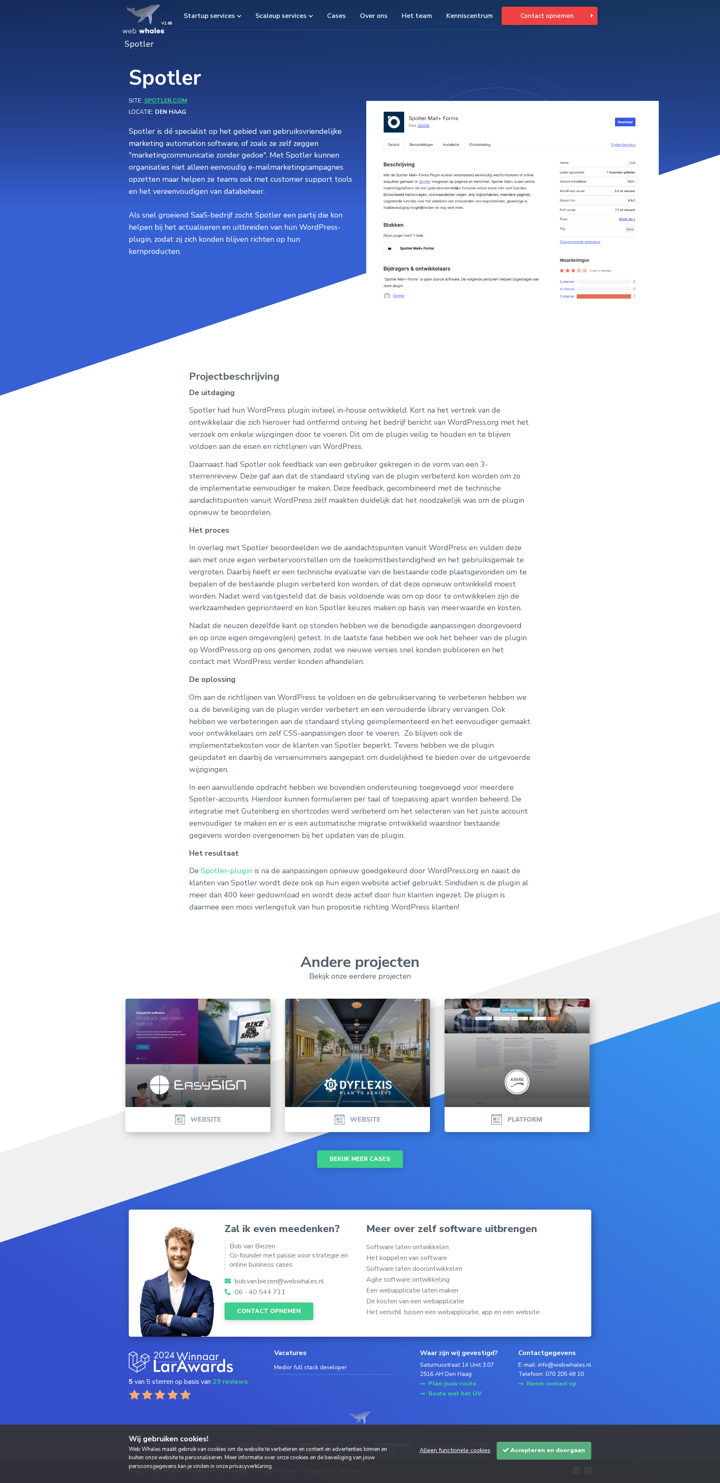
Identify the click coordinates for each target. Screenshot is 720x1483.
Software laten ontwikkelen (407, 1247)
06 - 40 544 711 (259, 1292)
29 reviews (230, 1381)
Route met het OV (455, 1394)
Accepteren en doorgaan (547, 1450)
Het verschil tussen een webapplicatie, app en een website (453, 1312)
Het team (417, 15)
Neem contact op (552, 1384)
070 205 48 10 (564, 1374)
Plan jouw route (452, 1384)
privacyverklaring (250, 1466)
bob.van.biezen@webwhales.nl (278, 1281)
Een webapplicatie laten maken (412, 1290)
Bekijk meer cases (360, 1159)
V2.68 (166, 23)
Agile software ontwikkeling (408, 1279)
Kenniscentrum (469, 15)
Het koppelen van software (406, 1258)
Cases (336, 15)
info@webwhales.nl (564, 1365)
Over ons (374, 15)
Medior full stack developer (310, 1367)
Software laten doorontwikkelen (414, 1268)
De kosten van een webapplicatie (415, 1301)
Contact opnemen (547, 16)
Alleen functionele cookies (455, 1450)
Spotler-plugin (226, 871)
